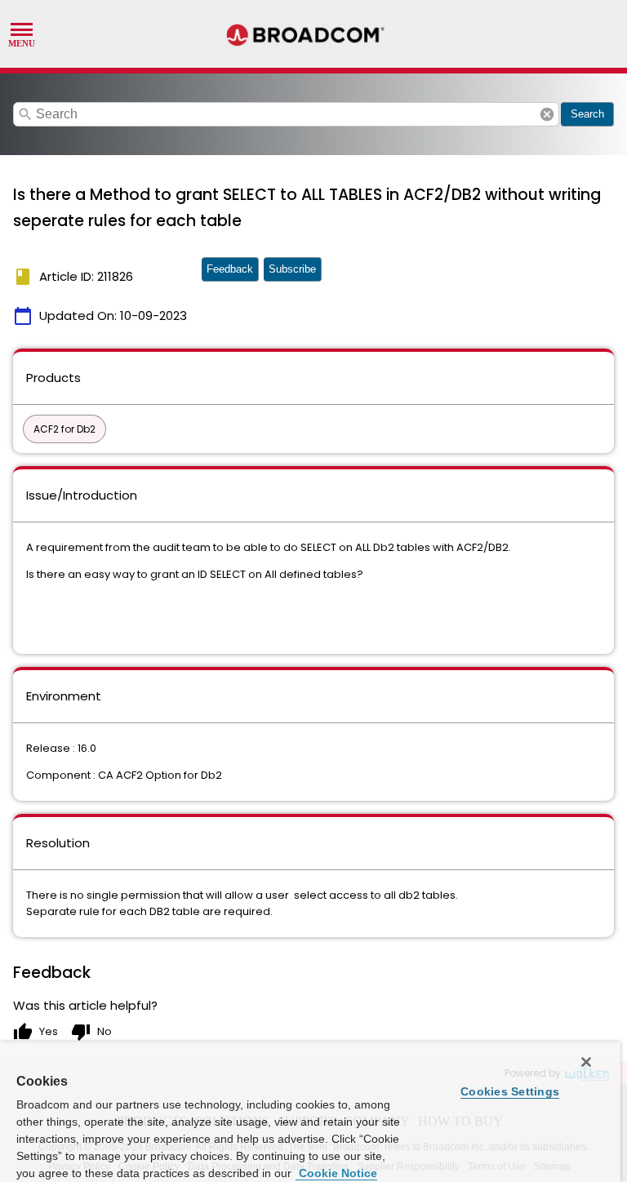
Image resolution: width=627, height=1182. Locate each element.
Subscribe (292, 269)
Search (587, 114)
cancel (547, 114)
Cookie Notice (336, 1173)
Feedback (230, 269)
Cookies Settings (509, 1091)
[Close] (586, 1062)
